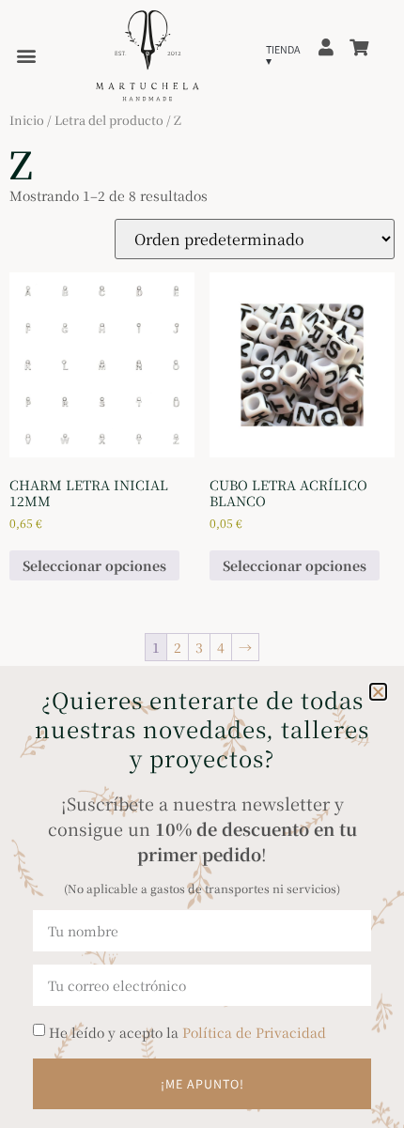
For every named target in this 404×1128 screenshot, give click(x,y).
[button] (378, 692)
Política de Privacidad (254, 1032)
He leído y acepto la (187, 1032)
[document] (202, 564)
